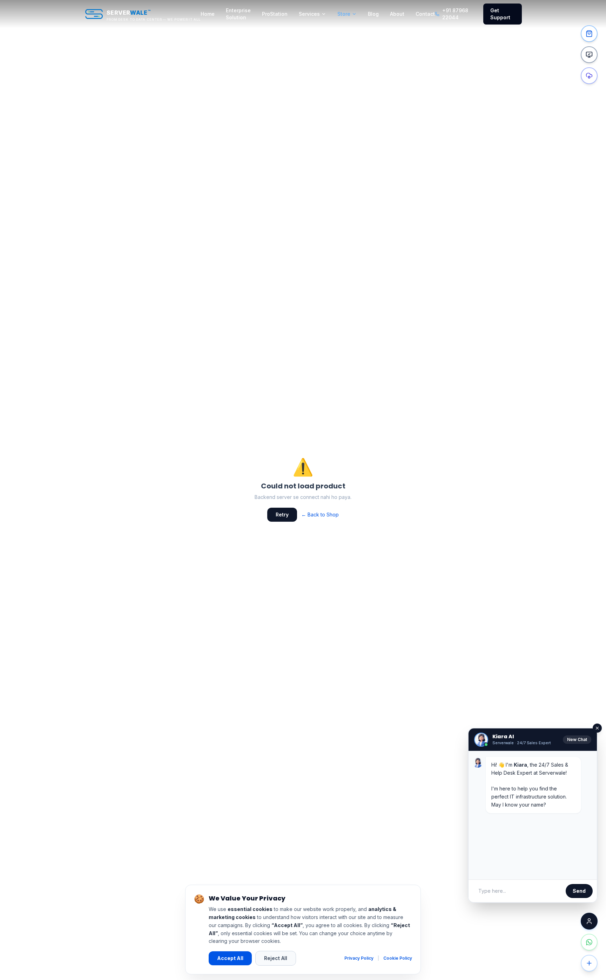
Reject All (275, 958)
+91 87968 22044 (455, 13)
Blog (373, 14)
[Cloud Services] (589, 75)
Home (208, 14)
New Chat (577, 739)
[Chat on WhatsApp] (589, 942)
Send (579, 891)
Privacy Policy (358, 958)
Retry (282, 515)
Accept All (230, 958)
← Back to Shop (320, 515)
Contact (425, 14)
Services (309, 14)
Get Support (500, 13)
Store (343, 14)
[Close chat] (589, 921)
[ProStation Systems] (589, 54)
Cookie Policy (397, 958)
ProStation (275, 14)
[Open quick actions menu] (589, 963)
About (397, 14)
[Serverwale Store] (589, 33)
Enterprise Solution (238, 13)
